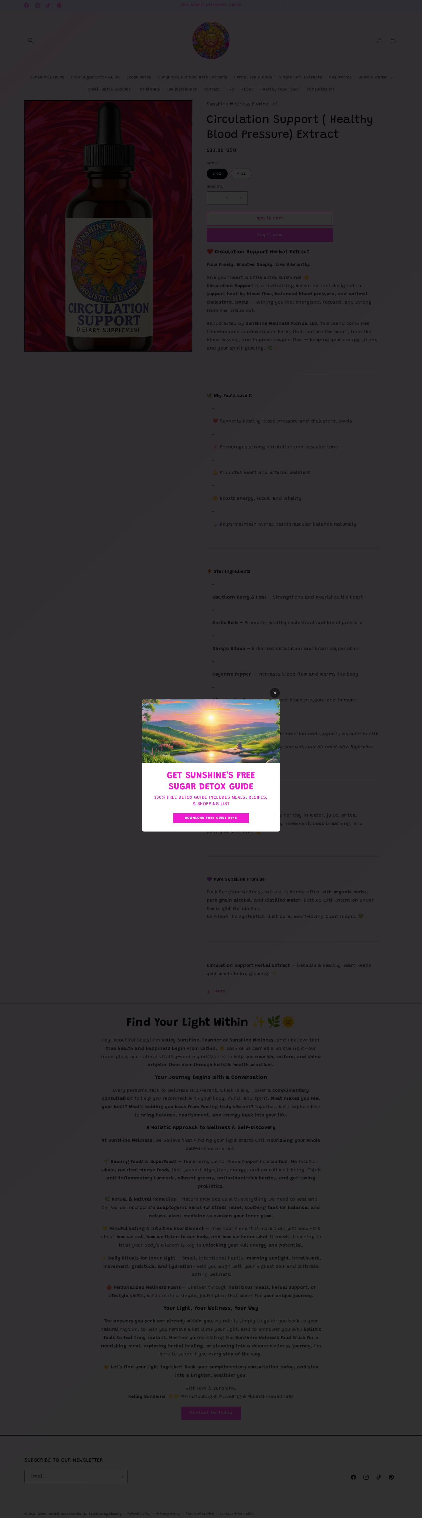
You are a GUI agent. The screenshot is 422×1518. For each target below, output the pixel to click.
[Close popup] (275, 693)
